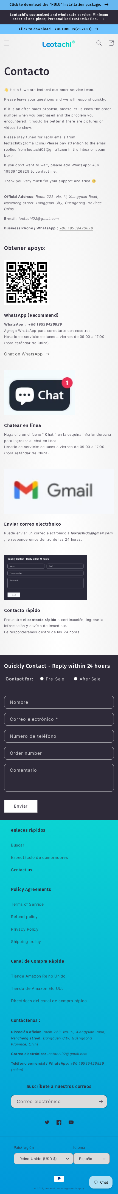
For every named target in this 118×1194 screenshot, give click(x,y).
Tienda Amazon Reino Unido (38, 976)
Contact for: (19, 679)
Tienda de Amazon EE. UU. (37, 988)
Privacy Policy (24, 929)
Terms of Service (27, 904)
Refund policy (24, 916)
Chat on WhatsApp (23, 354)
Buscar (17, 845)
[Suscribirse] (101, 1101)
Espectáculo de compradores (39, 857)
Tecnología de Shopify (70, 1188)
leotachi (50, 1188)
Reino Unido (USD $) (38, 1158)
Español (86, 1158)
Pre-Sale (55, 679)
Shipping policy (26, 941)
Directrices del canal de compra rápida (49, 1000)
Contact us (21, 869)
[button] (7, 43)
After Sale (90, 679)
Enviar (21, 806)
